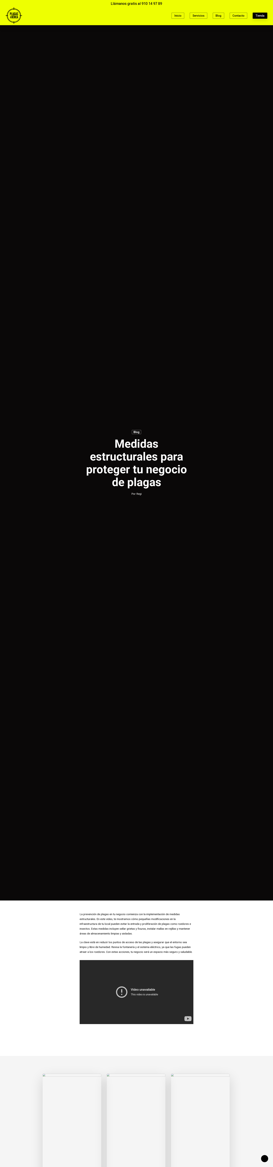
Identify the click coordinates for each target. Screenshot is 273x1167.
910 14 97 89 (152, 4)
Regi (139, 493)
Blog (136, 432)
